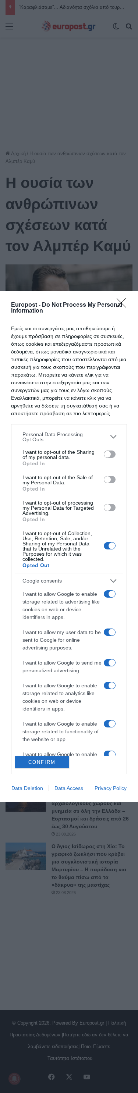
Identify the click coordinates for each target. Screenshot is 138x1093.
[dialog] (69, 546)
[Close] (124, 305)
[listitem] (69, 437)
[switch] (110, 454)
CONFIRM (42, 762)
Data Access (68, 788)
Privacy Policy (111, 788)
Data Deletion (27, 788)
